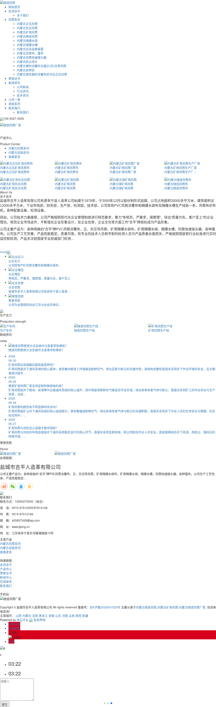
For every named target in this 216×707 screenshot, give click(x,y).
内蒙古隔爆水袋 (27, 40)
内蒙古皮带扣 (26, 70)
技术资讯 (23, 95)
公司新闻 (23, 87)
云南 (72, 615)
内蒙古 (26, 615)
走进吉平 (14, 11)
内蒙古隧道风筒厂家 (192, 607)
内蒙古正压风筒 (27, 23)
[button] (104, 703)
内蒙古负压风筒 (27, 28)
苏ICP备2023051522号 (105, 607)
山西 (19, 615)
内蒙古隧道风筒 (27, 36)
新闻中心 (6, 577)
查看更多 (14, 156)
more (3, 252)
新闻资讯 (14, 82)
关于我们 (23, 15)
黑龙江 (43, 615)
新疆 (85, 615)
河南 (65, 615)
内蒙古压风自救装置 (30, 49)
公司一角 (14, 99)
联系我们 (14, 108)
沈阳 (35, 615)
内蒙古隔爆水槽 (27, 45)
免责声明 (39, 620)
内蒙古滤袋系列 (18, 152)
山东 (58, 615)
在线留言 (6, 581)
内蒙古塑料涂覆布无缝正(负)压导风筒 (41, 66)
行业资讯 (23, 91)
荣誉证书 (14, 78)
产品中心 (6, 569)
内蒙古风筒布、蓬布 (30, 53)
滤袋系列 (14, 104)
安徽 (51, 615)
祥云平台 (22, 620)
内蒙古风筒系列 (18, 148)
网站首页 (14, 7)
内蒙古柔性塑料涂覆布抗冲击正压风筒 (42, 74)
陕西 (78, 615)
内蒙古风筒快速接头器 (31, 57)
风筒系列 (14, 19)
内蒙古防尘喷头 (27, 61)
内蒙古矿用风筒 (27, 32)
